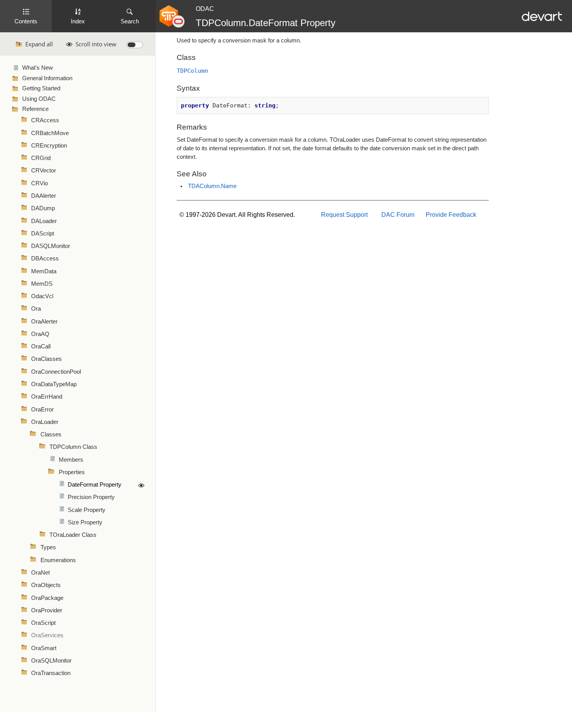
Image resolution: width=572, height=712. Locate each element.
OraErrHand (46, 397)
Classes (50, 434)
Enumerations (58, 560)
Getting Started (41, 88)
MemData (43, 271)
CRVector (43, 170)
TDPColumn (192, 70)
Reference (35, 109)
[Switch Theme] (134, 44)
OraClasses (46, 359)
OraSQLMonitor (51, 661)
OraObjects (46, 585)
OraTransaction (50, 673)
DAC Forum (397, 214)
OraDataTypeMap (54, 384)
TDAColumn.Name (212, 186)
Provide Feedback (451, 214)
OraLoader (44, 422)
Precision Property (91, 497)
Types (48, 547)
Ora (36, 309)
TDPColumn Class (73, 447)
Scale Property (86, 510)
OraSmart (43, 648)
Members (71, 460)
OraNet (40, 573)
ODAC (205, 8)
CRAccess (45, 120)
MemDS (42, 284)
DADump (43, 208)
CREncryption (49, 145)
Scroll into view (95, 44)
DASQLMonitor (50, 246)
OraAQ (40, 334)
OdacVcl (42, 296)
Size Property (85, 522)
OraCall (41, 346)
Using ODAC (39, 99)
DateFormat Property (94, 485)
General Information (47, 78)
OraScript (43, 623)
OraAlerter (44, 321)
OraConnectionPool (56, 372)
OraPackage (47, 598)
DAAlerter (43, 196)
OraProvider (46, 610)
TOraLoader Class (73, 535)
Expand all (39, 44)
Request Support (344, 214)
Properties (72, 472)
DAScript (42, 233)
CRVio (39, 183)
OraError (42, 409)
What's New (37, 68)
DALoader (44, 221)
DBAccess (45, 258)
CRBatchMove (50, 133)
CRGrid (41, 158)
